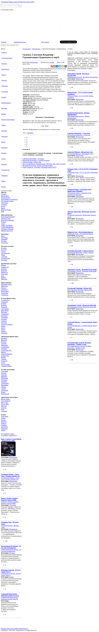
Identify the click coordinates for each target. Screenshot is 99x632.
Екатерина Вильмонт (8, 217)
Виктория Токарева (7, 220)
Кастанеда (4, 427)
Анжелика (4, 293)
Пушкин (4, 248)
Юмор (3, 181)
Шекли (3, 352)
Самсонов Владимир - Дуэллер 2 (33, 158)
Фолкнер (4, 270)
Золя (2, 276)
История (4, 131)
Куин (3, 409)
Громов (3, 331)
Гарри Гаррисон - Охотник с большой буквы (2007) (39, 167)
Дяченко (4, 321)
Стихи (3, 159)
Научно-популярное (8, 119)
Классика (4, 136)
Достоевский (5, 253)
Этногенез (4, 203)
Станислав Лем (6, 350)
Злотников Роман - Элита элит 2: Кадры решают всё (10, 475)
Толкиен (4, 343)
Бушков (3, 303)
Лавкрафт (4, 239)
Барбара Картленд (7, 230)
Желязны (4, 340)
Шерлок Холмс (6, 210)
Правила (3, 628)
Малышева (4, 385)
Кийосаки (4, 428)
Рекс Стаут (4, 402)
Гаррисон (4, 361)
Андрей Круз (5, 300)
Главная (3, 42)
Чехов (3, 255)
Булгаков (4, 260)
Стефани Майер (6, 366)
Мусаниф (4, 333)
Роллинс (4, 241)
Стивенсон (4, 295)
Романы (4, 153)
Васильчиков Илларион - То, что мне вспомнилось (11, 547)
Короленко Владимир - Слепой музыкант (36, 160)
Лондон (3, 288)
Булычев (4, 319)
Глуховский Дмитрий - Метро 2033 (79, 288)
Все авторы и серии (7, 434)
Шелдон (3, 406)
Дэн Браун (4, 243)
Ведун (3, 206)
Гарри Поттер (5, 197)
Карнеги (4, 421)
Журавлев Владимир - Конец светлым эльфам (38, 165)
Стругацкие (5, 309)
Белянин (4, 305)
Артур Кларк (5, 364)
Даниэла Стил (5, 218)
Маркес (3, 277)
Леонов (3, 387)
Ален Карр (4, 416)
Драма (3, 125)
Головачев (4, 317)
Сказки (3, 97)
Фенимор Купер (6, 284)
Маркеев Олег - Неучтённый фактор (80, 232)
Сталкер (3, 194)
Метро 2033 (5, 196)
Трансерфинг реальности (9, 199)
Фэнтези (4, 63)
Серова (3, 388)
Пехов (3, 329)
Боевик (3, 114)
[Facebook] (57, 66)
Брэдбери (4, 338)
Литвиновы (5, 383)
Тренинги (4, 175)
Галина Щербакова (7, 227)
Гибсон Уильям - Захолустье (32, 162)
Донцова (4, 375)
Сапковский (5, 347)
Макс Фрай (5, 310)
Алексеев (4, 307)
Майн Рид (4, 286)
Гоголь (3, 251)
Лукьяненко (5, 314)
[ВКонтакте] (54, 66)
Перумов (4, 312)
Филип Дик (5, 355)
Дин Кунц (4, 237)
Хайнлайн (4, 345)
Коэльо (3, 420)
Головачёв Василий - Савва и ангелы (80, 251)
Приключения (6, 103)
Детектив (4, 86)
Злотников (4, 371)
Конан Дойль (5, 399)
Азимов (3, 359)
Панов (3, 326)
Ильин (3, 392)
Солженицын (5, 258)
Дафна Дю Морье (7, 225)
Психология (5, 170)
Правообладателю (20, 42)
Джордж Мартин (6, 354)
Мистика (4, 108)
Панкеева (4, 316)
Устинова (4, 380)
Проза (3, 142)
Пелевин (4, 425)
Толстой (3, 250)
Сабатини (4, 289)
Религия (4, 164)
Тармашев (4, 302)
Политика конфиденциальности (17, 628)
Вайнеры (4, 376)
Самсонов (30, 133)
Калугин (4, 322)
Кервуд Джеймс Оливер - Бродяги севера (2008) (9, 499)
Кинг (3, 236)
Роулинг (3, 342)
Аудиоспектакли (6, 58)
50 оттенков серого (7, 201)
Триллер (4, 80)
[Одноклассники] (63, 66)
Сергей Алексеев (6, 324)
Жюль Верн (5, 291)
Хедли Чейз (5, 404)
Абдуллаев (4, 390)
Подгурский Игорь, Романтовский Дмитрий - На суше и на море (44, 164)
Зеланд (3, 418)
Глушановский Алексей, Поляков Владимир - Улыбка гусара (79, 343)
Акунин (3, 373)
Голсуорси (4, 274)
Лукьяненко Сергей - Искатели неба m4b (81, 305)
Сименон (4, 411)
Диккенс (4, 269)
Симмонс (4, 349)
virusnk (52, 62)
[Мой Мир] (65, 66)
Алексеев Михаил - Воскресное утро (80, 152)
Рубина (3, 222)
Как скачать (45, 42)
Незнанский (5, 394)
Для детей (4, 91)
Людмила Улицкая (7, 229)
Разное (3, 187)
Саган (3, 223)
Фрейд (3, 430)
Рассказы (4, 147)
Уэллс (3, 362)
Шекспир (4, 279)
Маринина (4, 378)
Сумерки (4, 204)
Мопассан (4, 272)
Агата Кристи (5, 401)
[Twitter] (60, 66)
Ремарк (3, 265)
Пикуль (3, 423)
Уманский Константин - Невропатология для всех (10, 594)
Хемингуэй (5, 267)
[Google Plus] (51, 66)
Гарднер (3, 408)
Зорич (3, 328)
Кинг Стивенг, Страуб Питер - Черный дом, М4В (11, 440)
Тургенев (4, 256)
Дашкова (4, 382)
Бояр (2, 211)
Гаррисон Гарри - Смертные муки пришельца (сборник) (79, 190)
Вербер (3, 357)
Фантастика (5, 69)
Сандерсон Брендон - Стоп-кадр (78, 133)
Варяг (3, 208)
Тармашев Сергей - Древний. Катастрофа (82, 269)
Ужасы (3, 75)
